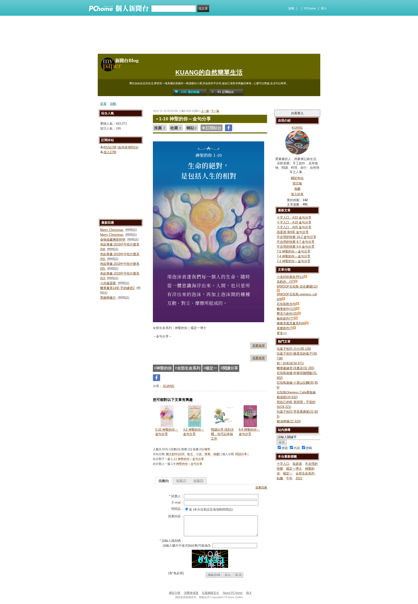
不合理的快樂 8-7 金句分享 (295, 242)
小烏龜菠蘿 (108, 283)
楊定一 (287, 473)
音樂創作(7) (285, 328)
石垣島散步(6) (286, 304)
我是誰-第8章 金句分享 (293, 232)
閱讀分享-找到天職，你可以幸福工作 (222, 434)
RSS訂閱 (110, 147)
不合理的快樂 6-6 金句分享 (295, 246)
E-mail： (178, 502)
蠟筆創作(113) (286, 309)
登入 (324, 8)
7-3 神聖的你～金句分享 (293, 261)
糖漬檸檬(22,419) (289, 421)
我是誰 (297, 464)
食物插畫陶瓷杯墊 (112, 239)
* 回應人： (176, 496)
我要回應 (261, 487)
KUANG (168, 386)
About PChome (233, 593)
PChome (310, 8)
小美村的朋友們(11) (290, 277)
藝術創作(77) (286, 318)
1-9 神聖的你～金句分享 (186, 464)
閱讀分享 (241, 454)
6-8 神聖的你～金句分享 (249, 432)
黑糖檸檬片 (108, 297)
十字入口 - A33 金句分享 (294, 217)
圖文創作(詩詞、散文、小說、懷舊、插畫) (193, 454)
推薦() (181, 480)
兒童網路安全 (210, 593)
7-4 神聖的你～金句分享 (293, 256)
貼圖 (280, 478)
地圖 (297, 189)
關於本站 (297, 178)
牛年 (289, 478)
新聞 (291, 8)
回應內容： (176, 516)
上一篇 (205, 110)
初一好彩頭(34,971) (290, 363)
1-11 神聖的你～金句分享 (187, 459)
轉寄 (207, 449)
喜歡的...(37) (285, 281)
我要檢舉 (258, 345)
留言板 (297, 183)
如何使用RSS (127, 147)
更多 (282, 333)
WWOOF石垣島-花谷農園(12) (297, 286)
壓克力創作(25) (287, 313)
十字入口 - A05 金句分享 (294, 227)
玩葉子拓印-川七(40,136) (294, 349)
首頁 (103, 104)
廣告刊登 (174, 593)
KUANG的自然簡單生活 (209, 72)
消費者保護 (191, 593)
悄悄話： (177, 509)
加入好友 (297, 194)
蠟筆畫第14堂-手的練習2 (117, 288)
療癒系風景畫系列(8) (291, 323)
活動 (113, 104)
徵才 (249, 593)
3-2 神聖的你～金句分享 (193, 432)
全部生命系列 (305, 473)
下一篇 (215, 110)
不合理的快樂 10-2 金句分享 (296, 237)
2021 (299, 478)
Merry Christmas (111, 230)
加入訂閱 (110, 152)
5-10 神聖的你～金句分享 (166, 432)
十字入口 (283, 464)
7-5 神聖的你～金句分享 (293, 251)
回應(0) (164, 481)
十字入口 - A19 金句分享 (294, 222)
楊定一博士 (294, 468)
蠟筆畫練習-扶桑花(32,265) (295, 368)
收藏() (198, 480)
